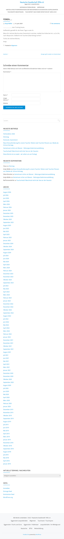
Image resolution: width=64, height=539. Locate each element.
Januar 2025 (7, 240)
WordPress (38, 534)
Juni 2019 (6, 428)
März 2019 (6, 437)
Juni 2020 (6, 391)
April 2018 (6, 461)
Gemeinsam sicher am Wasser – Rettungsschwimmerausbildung (23, 148)
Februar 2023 (7, 298)
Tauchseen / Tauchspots (45, 521)
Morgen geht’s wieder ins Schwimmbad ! (51, 54)
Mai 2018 (6, 458)
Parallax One (26, 534)
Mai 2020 (6, 394)
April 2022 (6, 328)
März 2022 (6, 331)
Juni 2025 (6, 228)
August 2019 (7, 421)
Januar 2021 (7, 370)
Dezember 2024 (8, 243)
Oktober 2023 (7, 280)
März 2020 (6, 400)
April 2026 (6, 201)
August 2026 (7, 192)
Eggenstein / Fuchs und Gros (13, 525)
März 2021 (6, 367)
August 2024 (7, 252)
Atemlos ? (5, 54)
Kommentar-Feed (8, 494)
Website (5, 103)
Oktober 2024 (7, 246)
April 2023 (6, 292)
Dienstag (6, 137)
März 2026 (6, 204)
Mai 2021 (6, 361)
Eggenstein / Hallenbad (31, 525)
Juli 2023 (5, 286)
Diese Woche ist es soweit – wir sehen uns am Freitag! (20, 154)
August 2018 (7, 452)
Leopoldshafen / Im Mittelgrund (50, 525)
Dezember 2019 (8, 409)
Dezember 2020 (8, 373)
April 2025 (6, 234)
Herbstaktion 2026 (9, 134)
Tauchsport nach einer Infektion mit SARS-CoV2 (40, 12)
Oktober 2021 (7, 346)
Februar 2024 (7, 271)
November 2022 (8, 307)
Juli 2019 (5, 424)
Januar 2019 (7, 440)
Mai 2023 (6, 289)
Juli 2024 (5, 256)
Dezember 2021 (8, 340)
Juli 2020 (5, 388)
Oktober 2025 (7, 219)
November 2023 (8, 277)
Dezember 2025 (8, 213)
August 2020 (7, 385)
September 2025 (8, 222)
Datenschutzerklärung (28, 7)
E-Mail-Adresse (6, 99)
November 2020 (8, 376)
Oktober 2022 (7, 310)
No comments (56, 23)
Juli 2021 (5, 355)
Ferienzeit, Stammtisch (10, 140)
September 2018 (8, 449)
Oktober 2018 (7, 446)
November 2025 (8, 216)
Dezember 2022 (8, 304)
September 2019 (8, 418)
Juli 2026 (5, 195)
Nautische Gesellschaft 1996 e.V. (32, 2)
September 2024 (8, 249)
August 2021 (7, 352)
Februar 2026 (7, 207)
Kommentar (7, 72)
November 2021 (8, 343)
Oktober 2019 (7, 415)
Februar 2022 (7, 334)
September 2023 (8, 283)
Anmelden (6, 488)
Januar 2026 (7, 210)
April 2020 (6, 397)
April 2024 (6, 265)
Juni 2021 (6, 358)
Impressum (40, 7)
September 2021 (8, 349)
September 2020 (8, 382)
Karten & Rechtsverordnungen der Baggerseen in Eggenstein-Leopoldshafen (32, 9)
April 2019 (6, 434)
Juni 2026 (6, 198)
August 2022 (7, 316)
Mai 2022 (6, 325)
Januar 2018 (7, 464)
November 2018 (8, 443)
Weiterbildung (38, 528)
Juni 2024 (6, 259)
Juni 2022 (6, 322)
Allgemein (14, 45)
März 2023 (6, 295)
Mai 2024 (6, 262)
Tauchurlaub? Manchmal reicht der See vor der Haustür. (21, 151)
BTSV (30, 528)
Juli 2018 (5, 455)
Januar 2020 (7, 406)
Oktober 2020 (7, 379)
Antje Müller (8, 23)
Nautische (24, 528)
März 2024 (6, 268)
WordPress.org (8, 497)
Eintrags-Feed (7, 491)
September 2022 (8, 313)
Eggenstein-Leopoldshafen (19, 521)
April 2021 (6, 364)
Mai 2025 (6, 231)
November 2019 (8, 412)
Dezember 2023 (8, 274)
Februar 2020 (7, 403)
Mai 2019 (6, 431)
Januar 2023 (7, 301)
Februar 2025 (7, 237)
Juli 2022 (5, 319)
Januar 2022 (7, 337)
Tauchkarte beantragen (16, 12)
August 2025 (7, 225)
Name (5, 95)
